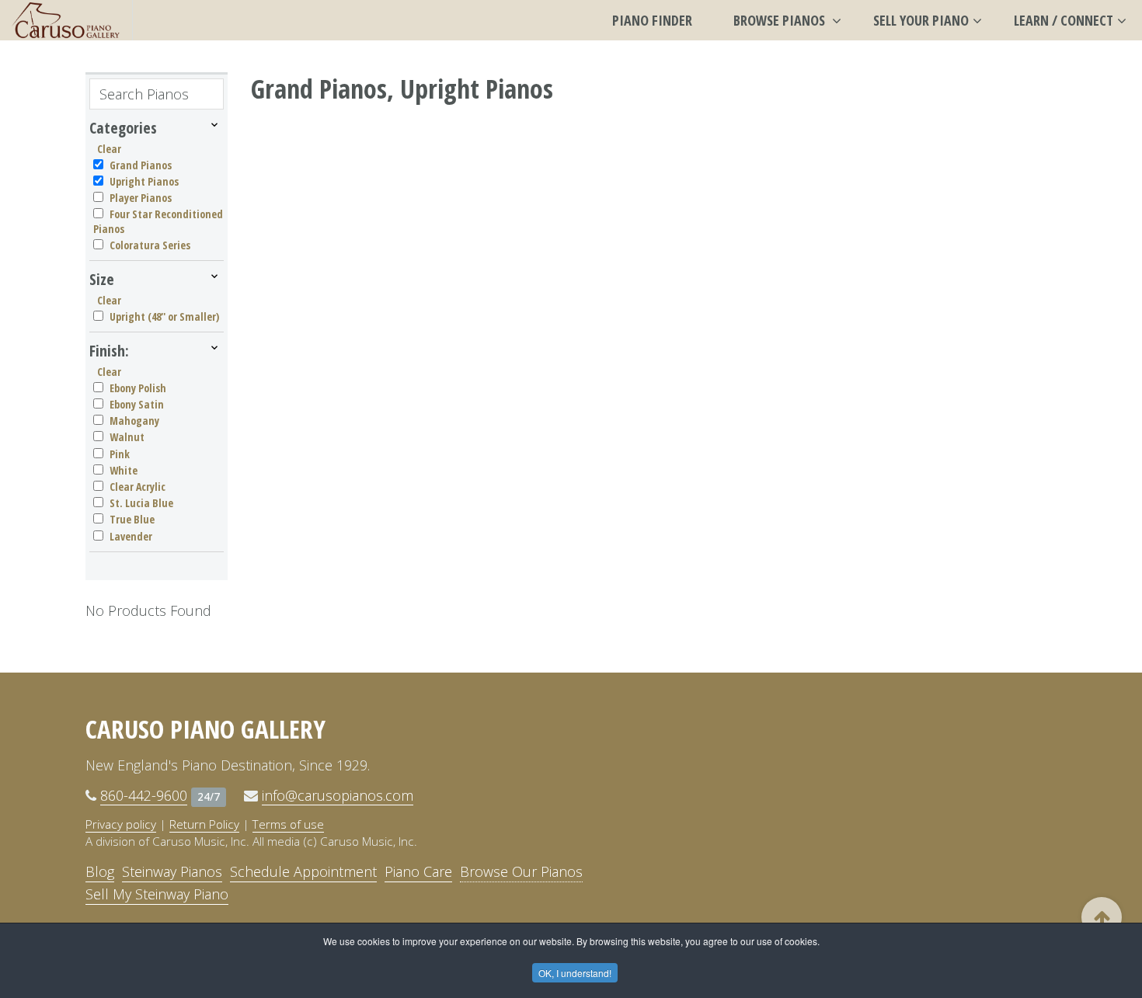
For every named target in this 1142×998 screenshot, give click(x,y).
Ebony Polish (138, 388)
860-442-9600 (143, 795)
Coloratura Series (150, 245)
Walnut (127, 436)
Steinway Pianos (172, 871)
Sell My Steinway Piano (156, 894)
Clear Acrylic (137, 486)
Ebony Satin (137, 404)
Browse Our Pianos (521, 871)
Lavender (131, 536)
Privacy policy (120, 824)
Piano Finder (652, 20)
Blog (99, 871)
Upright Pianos (144, 181)
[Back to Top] (1101, 917)
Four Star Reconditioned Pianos (158, 221)
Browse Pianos (780, 20)
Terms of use (288, 824)
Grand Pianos (141, 165)
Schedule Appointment (303, 871)
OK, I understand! (574, 972)
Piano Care (418, 871)
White (124, 470)
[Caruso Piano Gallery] (66, 20)
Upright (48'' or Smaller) (164, 316)
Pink (120, 454)
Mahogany (134, 420)
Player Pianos (141, 197)
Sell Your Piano (921, 20)
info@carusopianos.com (337, 795)
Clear (109, 148)
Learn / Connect (1063, 20)
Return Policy (204, 824)
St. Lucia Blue (141, 503)
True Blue (132, 519)
